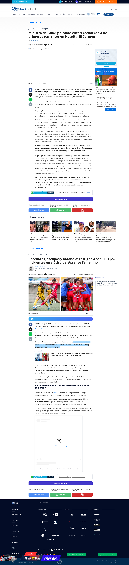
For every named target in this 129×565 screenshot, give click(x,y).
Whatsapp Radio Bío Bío (108, 555)
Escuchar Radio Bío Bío (106, 2)
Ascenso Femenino (41, 329)
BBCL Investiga (71, 14)
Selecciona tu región (20, 2)
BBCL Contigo (81, 14)
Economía (40, 14)
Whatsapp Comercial (77, 554)
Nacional (22, 14)
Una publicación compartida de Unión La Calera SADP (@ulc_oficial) (59, 468)
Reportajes (15, 542)
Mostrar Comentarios (60, 199)
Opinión (62, 14)
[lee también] (42, 357)
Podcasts (14, 14)
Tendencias (55, 14)
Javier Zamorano (40, 267)
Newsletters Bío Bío (67, 2)
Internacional (31, 14)
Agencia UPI (34, 41)
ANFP (55, 393)
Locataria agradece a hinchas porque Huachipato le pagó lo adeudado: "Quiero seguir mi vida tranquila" (71, 354)
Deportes (47, 14)
